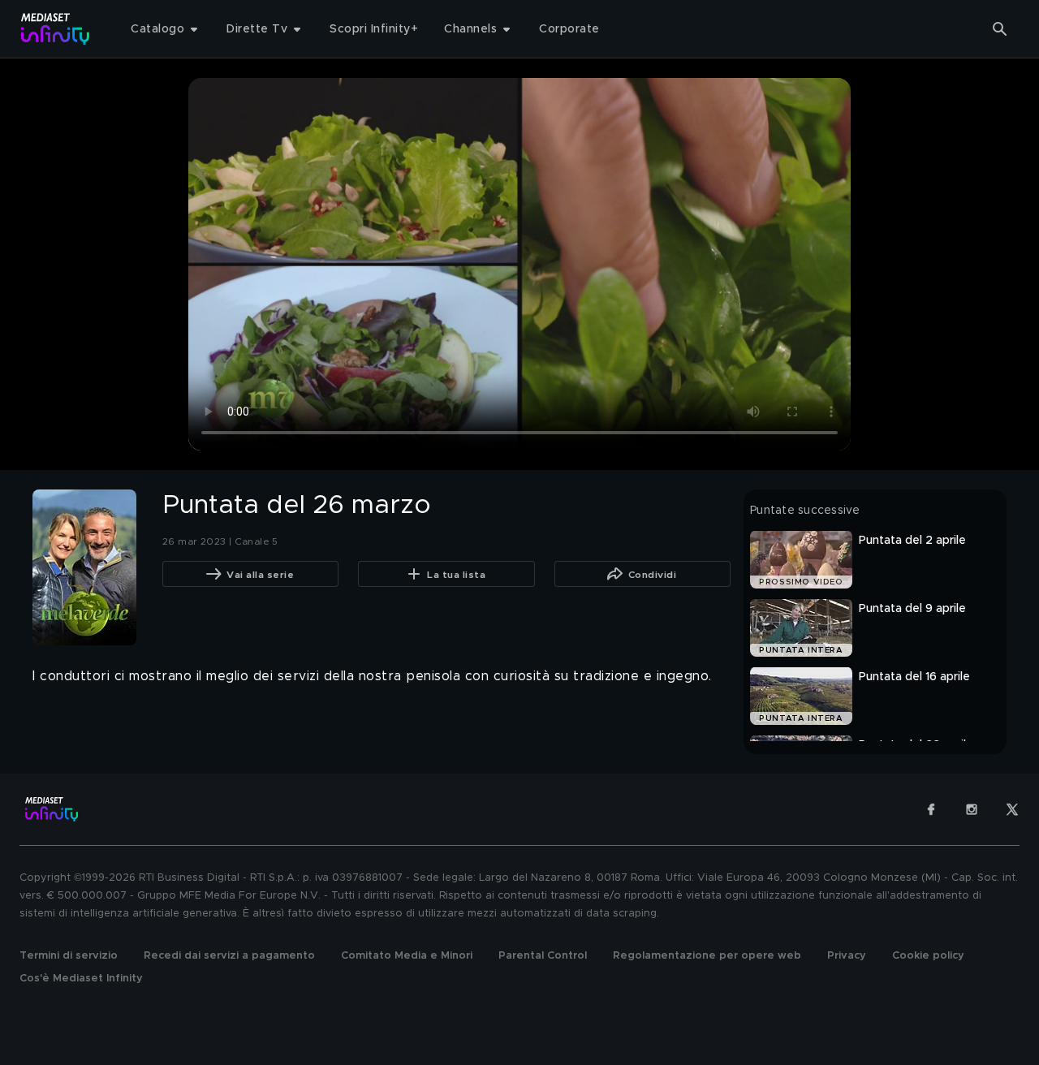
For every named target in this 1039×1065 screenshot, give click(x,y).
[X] (1012, 809)
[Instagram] (971, 809)
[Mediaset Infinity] (55, 28)
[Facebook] (931, 809)
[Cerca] (1000, 29)
